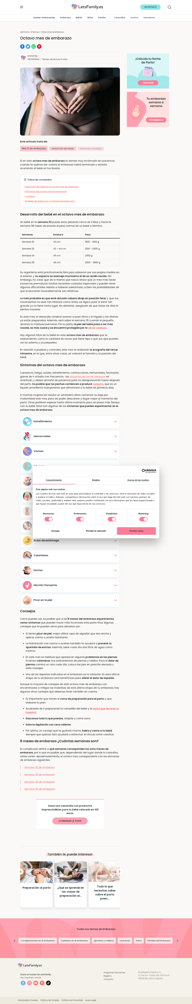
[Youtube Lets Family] (35, 983)
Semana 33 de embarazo (39, 774)
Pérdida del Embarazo (159, 940)
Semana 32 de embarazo (39, 767)
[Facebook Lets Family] (23, 983)
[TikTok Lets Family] (48, 983)
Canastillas (119, 17)
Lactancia (125, 940)
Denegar (55, 531)
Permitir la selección (96, 531)
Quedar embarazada (44, 17)
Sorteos (134, 17)
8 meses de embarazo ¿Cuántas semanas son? (50, 201)
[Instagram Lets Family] (29, 983)
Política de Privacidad (72, 1000)
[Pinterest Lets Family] (42, 983)
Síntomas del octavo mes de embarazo (46, 191)
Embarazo (65, 17)
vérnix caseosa (97, 328)
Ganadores (149, 17)
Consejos (30, 196)
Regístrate (150, 7)
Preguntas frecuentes (114, 972)
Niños (90, 17)
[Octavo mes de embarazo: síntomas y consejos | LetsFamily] (87, 4)
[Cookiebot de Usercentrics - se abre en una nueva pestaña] (144, 471)
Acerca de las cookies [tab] (138, 480)
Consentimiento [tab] (54, 480)
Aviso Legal (90, 1000)
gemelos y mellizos (104, 940)
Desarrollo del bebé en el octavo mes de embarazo (52, 186)
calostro (98, 384)
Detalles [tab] (96, 480)
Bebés (79, 17)
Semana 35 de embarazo (39, 789)
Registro (108, 976)
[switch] (80, 519)
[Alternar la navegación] (21, 6)
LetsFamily (24, 32)
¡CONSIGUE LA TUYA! (70, 821)
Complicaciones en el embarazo (38, 940)
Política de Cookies (50, 1000)
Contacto (108, 979)
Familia (102, 17)
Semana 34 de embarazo (39, 781)
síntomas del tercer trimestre (87, 376)
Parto (139, 940)
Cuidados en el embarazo (74, 940)
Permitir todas (136, 531)
